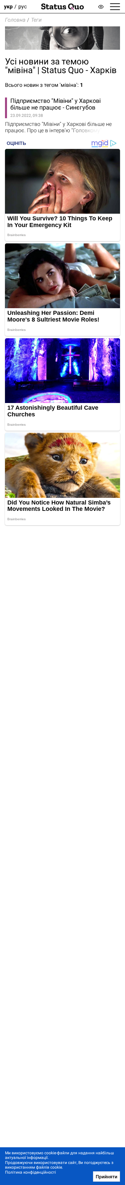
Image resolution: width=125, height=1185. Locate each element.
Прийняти (106, 1176)
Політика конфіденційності (30, 1172)
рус (22, 6)
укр (8, 6)
